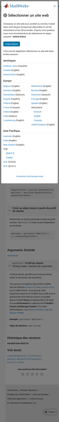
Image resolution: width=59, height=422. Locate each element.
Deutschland (9, 94)
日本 (5, 162)
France (6, 107)
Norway (35, 90)
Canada (7, 70)
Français (38, 120)
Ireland (6, 112)
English (37, 116)
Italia (5, 116)
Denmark (7, 90)
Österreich (36, 94)
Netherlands (37, 86)
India (5, 140)
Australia (7, 136)
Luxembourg (9, 120)
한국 (5, 166)
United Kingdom (38, 124)
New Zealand (9, 145)
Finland (6, 103)
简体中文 (10, 153)
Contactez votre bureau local (29, 176)
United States (9, 74)
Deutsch (37, 112)
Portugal (35, 99)
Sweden (35, 103)
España (6, 99)
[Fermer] (54, 6)
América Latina (10, 66)
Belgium (7, 86)
